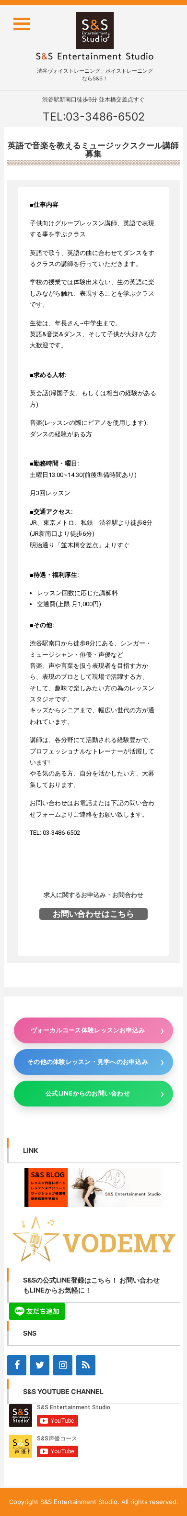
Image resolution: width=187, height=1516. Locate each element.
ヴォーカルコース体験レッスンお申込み (88, 1030)
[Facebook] (16, 1365)
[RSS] (85, 1365)
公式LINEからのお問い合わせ (88, 1093)
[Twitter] (39, 1365)
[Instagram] (62, 1365)
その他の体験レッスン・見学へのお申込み (87, 1061)
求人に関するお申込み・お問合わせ (93, 894)
